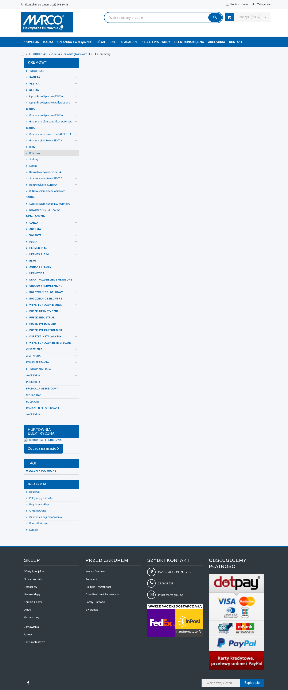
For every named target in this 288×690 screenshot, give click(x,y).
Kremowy (34, 153)
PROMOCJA (33, 382)
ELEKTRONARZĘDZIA (189, 42)
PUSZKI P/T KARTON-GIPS (45, 330)
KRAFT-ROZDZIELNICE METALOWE (50, 280)
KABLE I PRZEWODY (156, 42)
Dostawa (34, 492)
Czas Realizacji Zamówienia (103, 594)
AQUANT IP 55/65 (40, 267)
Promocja (31, 42)
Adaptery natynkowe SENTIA (45, 178)
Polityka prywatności (41, 498)
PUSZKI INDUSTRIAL (42, 317)
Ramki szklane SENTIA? (43, 185)
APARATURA (129, 42)
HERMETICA (36, 273)
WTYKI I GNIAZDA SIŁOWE (45, 305)
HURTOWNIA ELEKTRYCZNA (41, 431)
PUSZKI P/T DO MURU (42, 324)
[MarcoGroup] (47, 22)
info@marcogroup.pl (171, 595)
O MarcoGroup (37, 511)
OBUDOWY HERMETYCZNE (45, 286)
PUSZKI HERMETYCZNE (43, 311)
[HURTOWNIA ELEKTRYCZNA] (51, 440)
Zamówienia (31, 627)
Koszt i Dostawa (95, 571)
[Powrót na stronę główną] (22, 53)
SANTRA (34, 77)
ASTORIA (35, 229)
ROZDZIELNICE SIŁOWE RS (45, 299)
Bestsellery (30, 587)
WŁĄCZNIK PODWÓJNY (41, 471)
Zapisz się (252, 682)
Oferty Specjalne (34, 571)
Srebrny (33, 159)
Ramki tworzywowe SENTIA (45, 172)
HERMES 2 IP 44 (39, 254)
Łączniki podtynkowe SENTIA (46, 96)
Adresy (28, 634)
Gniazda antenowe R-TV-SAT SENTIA (50, 134)
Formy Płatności (38, 523)
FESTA (33, 242)
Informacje (40, 484)
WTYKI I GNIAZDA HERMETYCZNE (50, 343)
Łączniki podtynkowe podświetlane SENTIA (48, 106)
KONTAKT (235, 42)
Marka (48, 42)
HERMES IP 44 (38, 248)
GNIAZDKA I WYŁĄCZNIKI (74, 42)
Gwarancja (92, 610)
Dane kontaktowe (34, 642)
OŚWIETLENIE (106, 42)
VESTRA (34, 84)
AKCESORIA (216, 42)
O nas (27, 610)
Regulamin (92, 579)
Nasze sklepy (32, 594)
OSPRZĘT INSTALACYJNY (45, 336)
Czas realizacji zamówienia (45, 517)
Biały (32, 147)
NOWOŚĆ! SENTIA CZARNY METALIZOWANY (43, 213)
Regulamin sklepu (39, 504)
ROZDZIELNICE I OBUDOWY (46, 292)
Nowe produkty (33, 579)
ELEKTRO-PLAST (38, 54)
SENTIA (55, 54)
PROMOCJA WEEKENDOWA (42, 389)
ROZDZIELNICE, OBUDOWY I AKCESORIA (42, 411)
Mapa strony (31, 617)
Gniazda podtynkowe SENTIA (46, 115)
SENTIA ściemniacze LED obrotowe (49, 204)
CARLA (33, 223)
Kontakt (33, 530)
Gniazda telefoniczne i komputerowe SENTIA (49, 125)
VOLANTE (35, 235)
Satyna (33, 166)
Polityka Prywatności (98, 587)
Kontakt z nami (239, 4)
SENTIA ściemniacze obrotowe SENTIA (45, 194)
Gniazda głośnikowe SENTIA (79, 54)
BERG (32, 261)
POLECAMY (32, 402)
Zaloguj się (264, 4)
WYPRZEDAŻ (33, 395)
